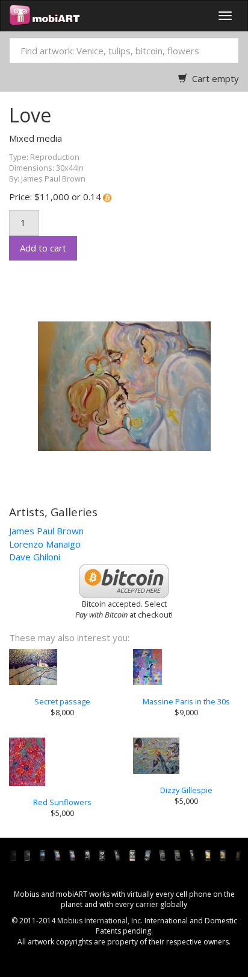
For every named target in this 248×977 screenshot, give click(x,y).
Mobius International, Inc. (100, 920)
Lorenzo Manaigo (45, 544)
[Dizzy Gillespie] (186, 756)
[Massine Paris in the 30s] (186, 667)
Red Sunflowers (62, 802)
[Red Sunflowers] (62, 762)
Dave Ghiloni (34, 557)
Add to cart (43, 248)
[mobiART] (45, 16)
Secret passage (62, 701)
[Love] (117, 385)
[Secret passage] (62, 667)
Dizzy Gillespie (186, 790)
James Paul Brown (46, 531)
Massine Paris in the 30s (186, 701)
